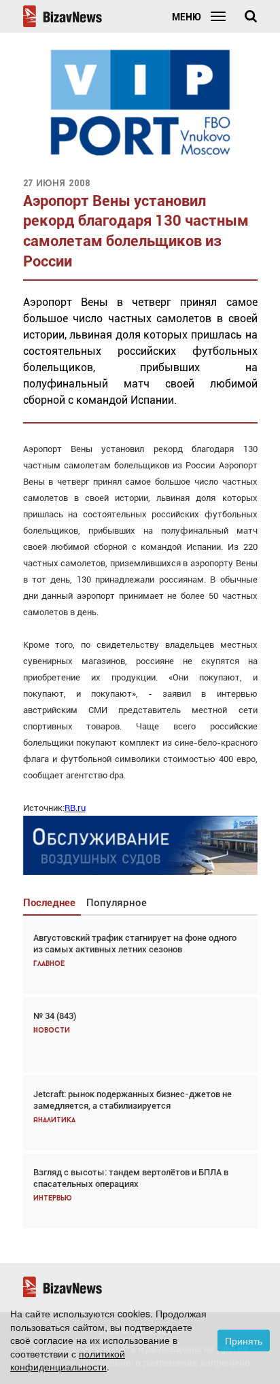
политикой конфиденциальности (67, 1360)
